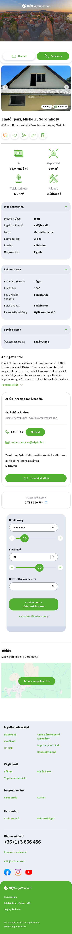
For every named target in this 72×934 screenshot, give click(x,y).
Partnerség (10, 797)
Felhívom (56, 56)
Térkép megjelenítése (37, 681)
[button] (46, 503)
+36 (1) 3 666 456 (22, 842)
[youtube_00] (28, 873)
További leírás (9, 385)
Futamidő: (15, 549)
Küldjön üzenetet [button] (14, 861)
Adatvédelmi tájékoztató (17, 903)
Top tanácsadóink (15, 778)
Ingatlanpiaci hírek (48, 745)
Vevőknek (10, 741)
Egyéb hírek (44, 771)
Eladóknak (10, 734)
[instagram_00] (18, 873)
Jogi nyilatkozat (12, 909)
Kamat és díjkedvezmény (34, 616)
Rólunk (8, 771)
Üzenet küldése (39, 478)
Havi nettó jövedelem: (22, 579)
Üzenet (22, 56)
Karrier (41, 797)
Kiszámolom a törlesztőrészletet (33, 604)
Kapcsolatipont (46, 752)
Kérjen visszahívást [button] (15, 852)
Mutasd (35, 432)
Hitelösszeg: (16, 520)
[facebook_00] (7, 873)
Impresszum (10, 897)
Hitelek (8, 748)
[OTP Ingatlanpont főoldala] (36, 6)
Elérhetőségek (46, 818)
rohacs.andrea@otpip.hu (27, 442)
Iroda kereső (11, 818)
